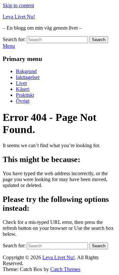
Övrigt (22, 101)
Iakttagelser (28, 77)
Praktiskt (25, 95)
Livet (21, 83)
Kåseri (22, 89)
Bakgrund (26, 71)
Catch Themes (65, 269)
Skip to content (18, 5)
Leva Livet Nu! (19, 16)
